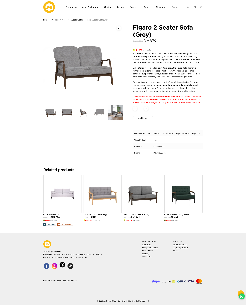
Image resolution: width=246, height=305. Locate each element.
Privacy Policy (147, 250)
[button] (118, 28)
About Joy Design (180, 244)
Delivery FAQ (147, 256)
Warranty (145, 253)
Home (45, 20)
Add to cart (142, 118)
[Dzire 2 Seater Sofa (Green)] (183, 194)
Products (55, 20)
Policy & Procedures (150, 247)
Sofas (64, 20)
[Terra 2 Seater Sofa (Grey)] (103, 194)
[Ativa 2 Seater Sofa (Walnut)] (143, 194)
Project (176, 250)
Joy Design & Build (180, 247)
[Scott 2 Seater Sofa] (62, 194)
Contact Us (146, 244)
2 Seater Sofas (76, 20)
